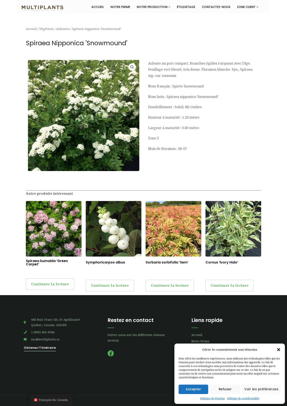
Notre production (152, 7)
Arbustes (63, 29)
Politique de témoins (212, 398)
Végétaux (46, 29)
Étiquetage (186, 7)
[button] (278, 350)
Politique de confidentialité (243, 398)
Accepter (193, 389)
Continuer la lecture (50, 284)
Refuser (225, 389)
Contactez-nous (216, 7)
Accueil (97, 7)
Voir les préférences (261, 389)
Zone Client (246, 7)
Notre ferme (120, 7)
